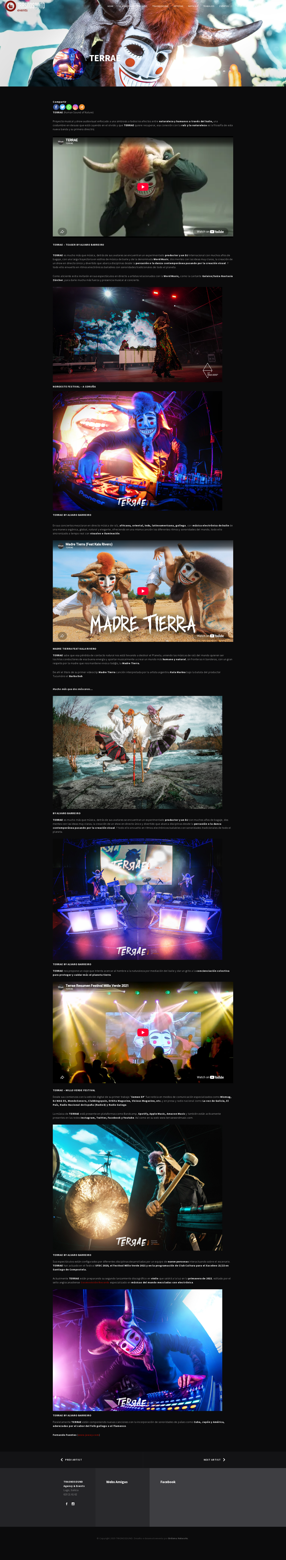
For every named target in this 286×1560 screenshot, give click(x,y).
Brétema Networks (178, 1538)
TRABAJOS (209, 6)
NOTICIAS (193, 6)
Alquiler (242, 6)
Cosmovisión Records (95, 1282)
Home (111, 6)
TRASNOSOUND (160, 6)
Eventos (224, 6)
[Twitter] (62, 107)
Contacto (261, 6)
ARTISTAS (178, 6)
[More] (82, 107)
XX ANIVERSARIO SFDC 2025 (133, 6)
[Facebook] (56, 107)
